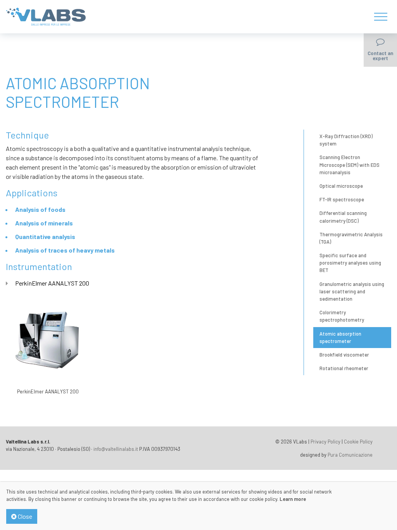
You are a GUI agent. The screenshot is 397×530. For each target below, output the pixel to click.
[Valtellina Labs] (46, 15)
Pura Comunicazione (350, 455)
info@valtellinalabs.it (115, 449)
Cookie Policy (358, 441)
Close (24, 516)
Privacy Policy (325, 441)
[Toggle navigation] (380, 16)
